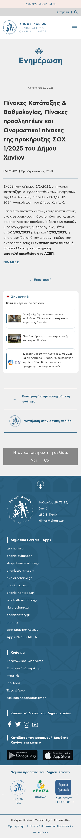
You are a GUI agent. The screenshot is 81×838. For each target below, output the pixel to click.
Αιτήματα (63, 12)
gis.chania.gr (16, 548)
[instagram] (26, 725)
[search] (76, 12)
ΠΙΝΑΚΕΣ (11, 262)
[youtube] (35, 725)
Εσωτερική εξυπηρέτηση (24, 668)
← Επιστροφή (40, 280)
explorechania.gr (19, 578)
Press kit (13, 675)
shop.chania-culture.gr (23, 563)
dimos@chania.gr (51, 520)
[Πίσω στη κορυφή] (40, 484)
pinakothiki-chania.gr (22, 600)
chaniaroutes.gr (18, 585)
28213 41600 (48, 514)
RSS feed (13, 683)
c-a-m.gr (13, 622)
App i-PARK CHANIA (22, 637)
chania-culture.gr (19, 555)
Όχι (47, 460)
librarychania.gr (18, 607)
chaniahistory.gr (18, 614)
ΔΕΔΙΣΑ (40, 796)
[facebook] (9, 725)
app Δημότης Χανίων (22, 629)
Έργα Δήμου (16, 690)
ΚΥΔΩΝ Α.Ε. (18, 801)
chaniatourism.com (20, 570)
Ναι (34, 460)
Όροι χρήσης (16, 826)
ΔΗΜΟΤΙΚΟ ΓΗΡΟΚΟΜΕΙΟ (65, 800)
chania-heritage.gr (20, 592)
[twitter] (18, 725)
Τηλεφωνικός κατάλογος (25, 660)
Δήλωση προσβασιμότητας (26, 697)
